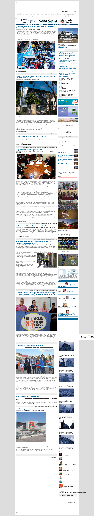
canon (28, 295)
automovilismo (27, 227)
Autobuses (66, 492)
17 (59, 142)
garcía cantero (32, 79)
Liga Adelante (47, 398)
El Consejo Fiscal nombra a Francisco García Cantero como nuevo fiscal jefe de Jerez (35, 76)
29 (73, 144)
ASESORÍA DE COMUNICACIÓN (34, 11)
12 (65, 141)
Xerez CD (49, 73)
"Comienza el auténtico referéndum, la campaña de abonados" (66, 315)
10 (59, 141)
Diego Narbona (40, 227)
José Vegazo (69, 291)
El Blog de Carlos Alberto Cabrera (67, 465)
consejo (26, 79)
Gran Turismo (47, 227)
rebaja (54, 151)
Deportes (51, 16)
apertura (29, 410)
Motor (38, 14)
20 (68, 142)
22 (73, 142)
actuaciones (27, 347)
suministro (17, 152)
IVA (30, 295)
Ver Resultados (68, 132)
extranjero (30, 398)
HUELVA (48, 347)
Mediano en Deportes (37, 147)
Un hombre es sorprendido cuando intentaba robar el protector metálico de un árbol (33, 242)
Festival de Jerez (24, 14)
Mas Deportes (32, 147)
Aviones (61, 492)
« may (62, 145)
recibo (32, 295)
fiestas (41, 347)
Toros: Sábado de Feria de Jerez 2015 (65, 164)
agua (26, 295)
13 (68, 141)
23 (76, 142)
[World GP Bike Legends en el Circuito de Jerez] (76, 152)
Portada (18, 14)
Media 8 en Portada (39, 223)
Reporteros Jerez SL (69, 495)
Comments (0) (54, 73)
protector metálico (44, 244)
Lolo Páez (72, 313)
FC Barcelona (35, 398)
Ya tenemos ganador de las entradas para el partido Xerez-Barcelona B (35, 27)
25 (62, 144)
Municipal (51, 151)
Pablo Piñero (72, 298)
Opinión (66, 16)
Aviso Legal (68, 497)
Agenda (84, 492)
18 (62, 142)
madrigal (38, 79)
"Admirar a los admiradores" (64, 307)
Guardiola (41, 398)
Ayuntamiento (30, 151)
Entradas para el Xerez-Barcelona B (22, 35)
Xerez (39, 29)
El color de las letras (68, 474)
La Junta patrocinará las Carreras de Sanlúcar (31, 136)
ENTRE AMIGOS (61, 44)
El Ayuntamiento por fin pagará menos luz (29, 150)
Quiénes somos (62, 497)
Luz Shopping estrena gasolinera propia (29, 409)
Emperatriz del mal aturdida (66, 487)
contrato (33, 151)
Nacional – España (20, 16)
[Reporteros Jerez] (28, 7)
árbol (26, 244)
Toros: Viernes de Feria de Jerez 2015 (65, 168)
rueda (52, 398)
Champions (27, 398)
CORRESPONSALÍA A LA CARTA (21, 11)
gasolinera (38, 410)
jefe (35, 79)
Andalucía (60, 14)
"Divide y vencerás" (62, 286)
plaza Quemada (29, 244)
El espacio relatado (67, 478)
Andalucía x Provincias (39, 16)
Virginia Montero (71, 306)
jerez (47, 151)
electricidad (37, 151)
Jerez (47, 16)
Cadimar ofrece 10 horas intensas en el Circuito (31, 226)
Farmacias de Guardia (78, 492)
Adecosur (30, 347)
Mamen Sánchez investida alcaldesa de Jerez (66, 156)
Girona (38, 398)
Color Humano (65, 455)
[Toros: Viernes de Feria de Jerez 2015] (76, 169)
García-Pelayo (44, 151)
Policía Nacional (39, 244)
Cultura (56, 16)
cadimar (34, 227)
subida (34, 295)
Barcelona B (27, 29)
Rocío (42, 14)
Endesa (40, 151)
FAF (44, 227)
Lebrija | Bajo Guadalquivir (69, 14)
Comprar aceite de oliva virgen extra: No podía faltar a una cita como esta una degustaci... (69, 87)
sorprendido (49, 244)
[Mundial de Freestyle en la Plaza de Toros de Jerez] (76, 160)
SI (59, 127)
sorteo (37, 29)
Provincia (47, 14)
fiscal (29, 79)
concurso (30, 29)
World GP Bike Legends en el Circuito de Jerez (64, 152)
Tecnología (31, 16)
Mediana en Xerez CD (43, 73)
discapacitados (33, 410)
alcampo (26, 410)
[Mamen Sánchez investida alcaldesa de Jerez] (76, 156)
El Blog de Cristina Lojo (68, 470)
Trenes (71, 492)
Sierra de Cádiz (54, 14)
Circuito (37, 227)
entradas (34, 29)
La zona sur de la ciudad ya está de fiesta (29, 345)
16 (76, 141)
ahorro (26, 151)
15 (73, 141)
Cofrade (61, 16)
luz (49, 151)
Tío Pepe (53, 227)
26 (65, 144)
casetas (38, 347)
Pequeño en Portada (45, 147)
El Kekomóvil (65, 482)
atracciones (34, 347)
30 (76, 144)
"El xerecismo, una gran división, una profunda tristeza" (66, 300)
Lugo (50, 398)
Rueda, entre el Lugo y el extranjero (27, 396)
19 (65, 142)
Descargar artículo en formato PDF (21, 71)
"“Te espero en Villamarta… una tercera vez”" (68, 293)
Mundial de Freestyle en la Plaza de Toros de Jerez (66, 160)
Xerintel (75, 502)
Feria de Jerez (32, 14)
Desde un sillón (66, 459)
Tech (26, 16)
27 (68, 144)
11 (62, 141)
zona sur (51, 347)
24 (59, 144)
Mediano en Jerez (48, 133)
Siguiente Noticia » (54, 457)
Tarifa (20, 152)
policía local (34, 244)
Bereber (31, 227)
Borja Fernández (72, 285)
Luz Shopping (42, 410)
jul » (74, 145)
